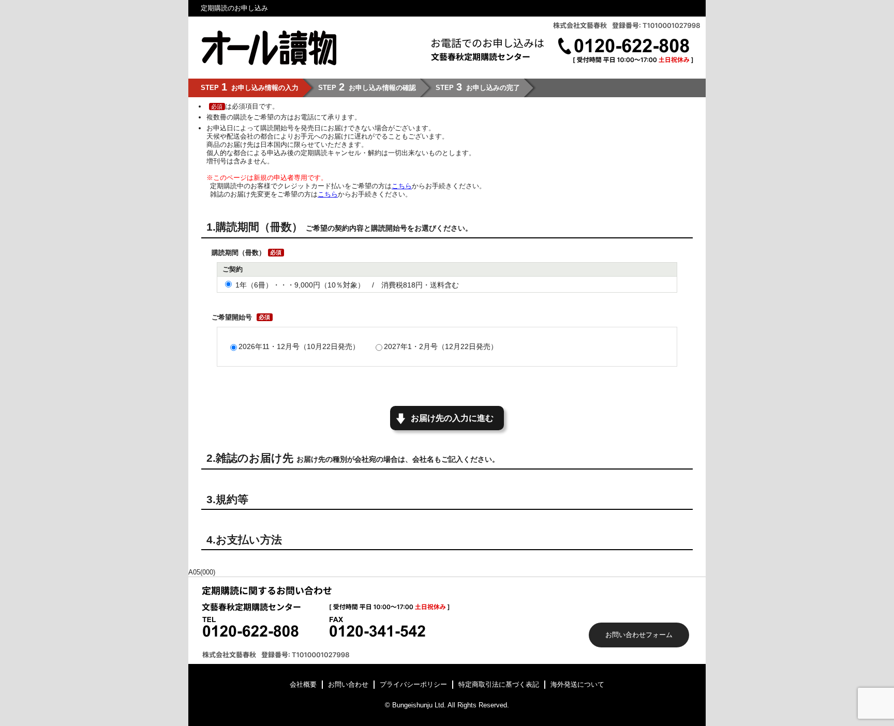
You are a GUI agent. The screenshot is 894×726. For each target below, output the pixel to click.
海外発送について (577, 684)
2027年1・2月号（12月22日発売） (441, 346)
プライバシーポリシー (413, 684)
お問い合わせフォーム (639, 635)
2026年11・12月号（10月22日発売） (299, 346)
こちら (402, 186)
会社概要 (303, 684)
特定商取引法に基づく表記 (498, 684)
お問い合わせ (348, 684)
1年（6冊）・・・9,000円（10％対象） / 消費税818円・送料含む (347, 285)
